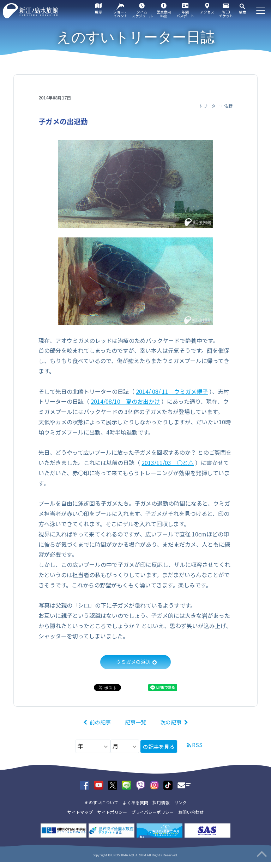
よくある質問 (135, 802)
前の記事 (100, 722)
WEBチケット (226, 13)
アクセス (207, 12)
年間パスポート (185, 13)
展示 (98, 12)
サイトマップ (80, 812)
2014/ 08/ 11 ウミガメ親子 (172, 391)
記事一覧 (135, 722)
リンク (180, 802)
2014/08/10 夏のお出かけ (125, 401)
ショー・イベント (120, 13)
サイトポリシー (112, 812)
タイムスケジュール (142, 13)
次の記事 (170, 722)
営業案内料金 (164, 13)
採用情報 (160, 802)
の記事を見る (159, 746)
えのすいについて (101, 802)
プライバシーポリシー (152, 812)
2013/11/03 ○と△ (167, 462)
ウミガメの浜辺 (133, 661)
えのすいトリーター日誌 (136, 37)
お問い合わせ (191, 812)
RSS (197, 744)
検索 (242, 12)
